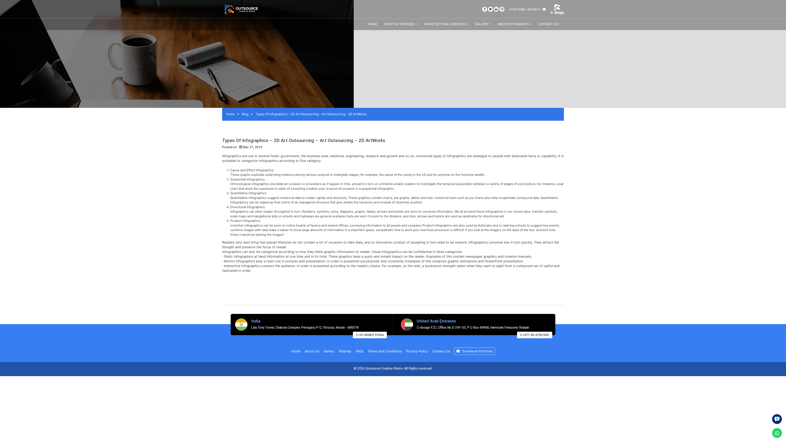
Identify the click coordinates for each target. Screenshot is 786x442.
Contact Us (548, 24)
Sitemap (345, 351)
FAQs (360, 351)
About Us (312, 351)
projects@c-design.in (525, 9)
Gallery (481, 24)
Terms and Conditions (385, 351)
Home (372, 24)
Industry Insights (513, 24)
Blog (245, 114)
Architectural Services (444, 24)
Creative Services (399, 24)
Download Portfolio (477, 351)
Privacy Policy (417, 351)
